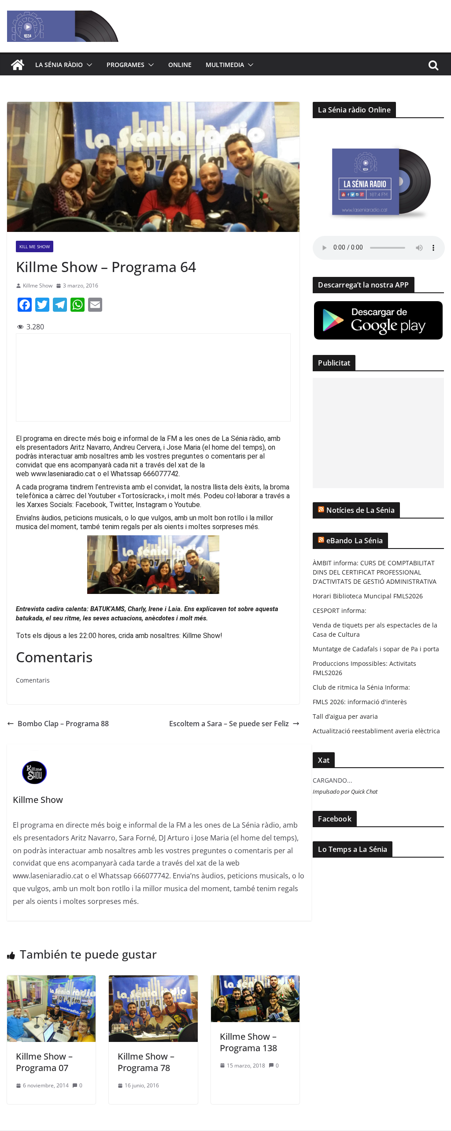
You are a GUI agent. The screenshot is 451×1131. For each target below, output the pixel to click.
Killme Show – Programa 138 (248, 1042)
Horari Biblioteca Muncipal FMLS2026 (368, 596)
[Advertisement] (378, 433)
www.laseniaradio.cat (63, 474)
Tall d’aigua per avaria (345, 716)
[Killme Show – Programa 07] (51, 981)
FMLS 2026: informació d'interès (360, 702)
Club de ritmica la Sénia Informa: (361, 687)
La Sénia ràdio (59, 64)
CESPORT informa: (339, 610)
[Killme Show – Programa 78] (153, 981)
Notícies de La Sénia (360, 510)
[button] (87, 65)
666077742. (161, 474)
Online (180, 64)
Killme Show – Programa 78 (146, 1062)
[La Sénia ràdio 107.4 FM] (17, 64)
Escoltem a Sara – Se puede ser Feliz (229, 723)
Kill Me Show (34, 246)
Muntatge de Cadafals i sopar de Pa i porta (376, 649)
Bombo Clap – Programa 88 (63, 723)
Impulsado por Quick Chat (345, 791)
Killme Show (37, 285)
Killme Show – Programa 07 (44, 1062)
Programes (125, 64)
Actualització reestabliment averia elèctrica (376, 731)
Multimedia (225, 64)
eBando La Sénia (354, 540)
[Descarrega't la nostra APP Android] (378, 305)
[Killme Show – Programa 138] (255, 981)
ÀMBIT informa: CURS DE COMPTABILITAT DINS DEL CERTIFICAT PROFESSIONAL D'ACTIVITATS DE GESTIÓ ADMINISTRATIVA (374, 572)
